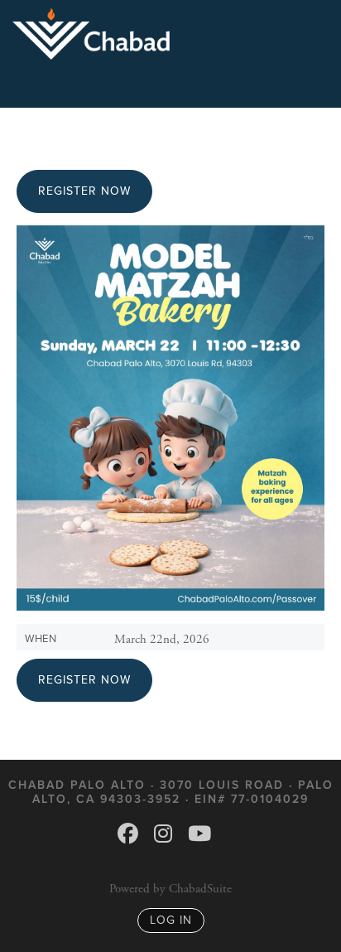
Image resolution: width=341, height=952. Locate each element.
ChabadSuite (200, 888)
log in (171, 920)
